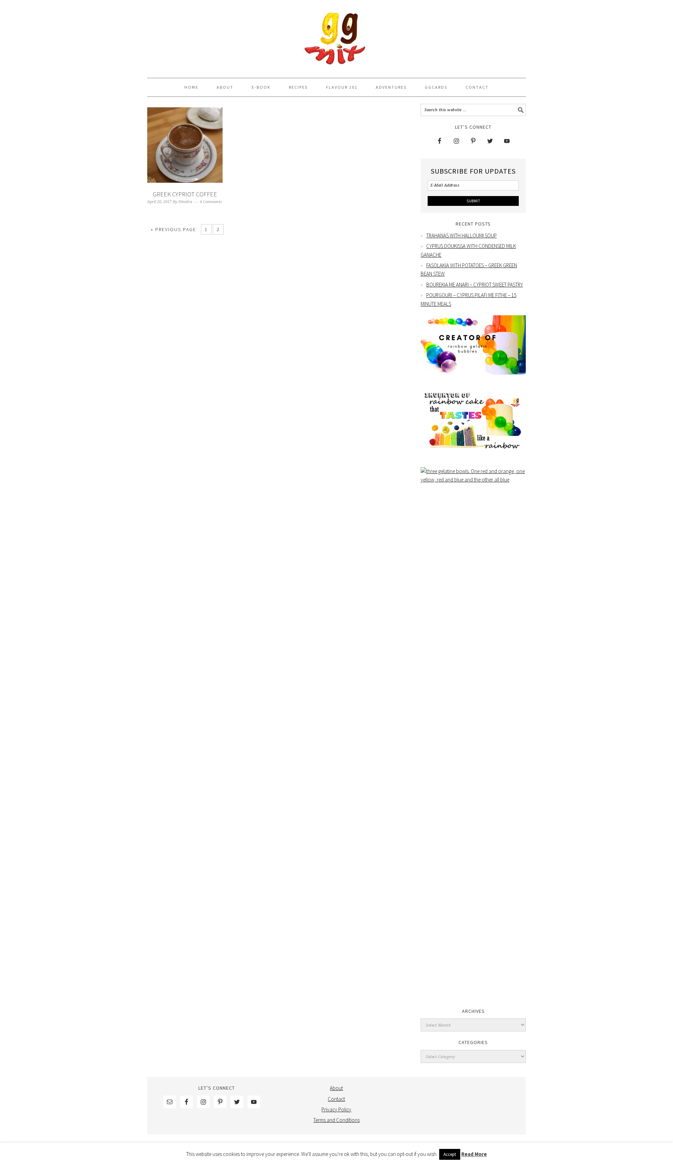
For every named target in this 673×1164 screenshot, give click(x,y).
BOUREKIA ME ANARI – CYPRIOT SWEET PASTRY (474, 284)
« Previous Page (173, 229)
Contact (336, 1099)
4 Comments (211, 202)
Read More (474, 1154)
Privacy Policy (336, 1109)
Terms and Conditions (336, 1120)
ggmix (336, 36)
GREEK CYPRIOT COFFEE (185, 194)
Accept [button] (449, 1154)
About (336, 1088)
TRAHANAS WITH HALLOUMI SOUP (461, 235)
